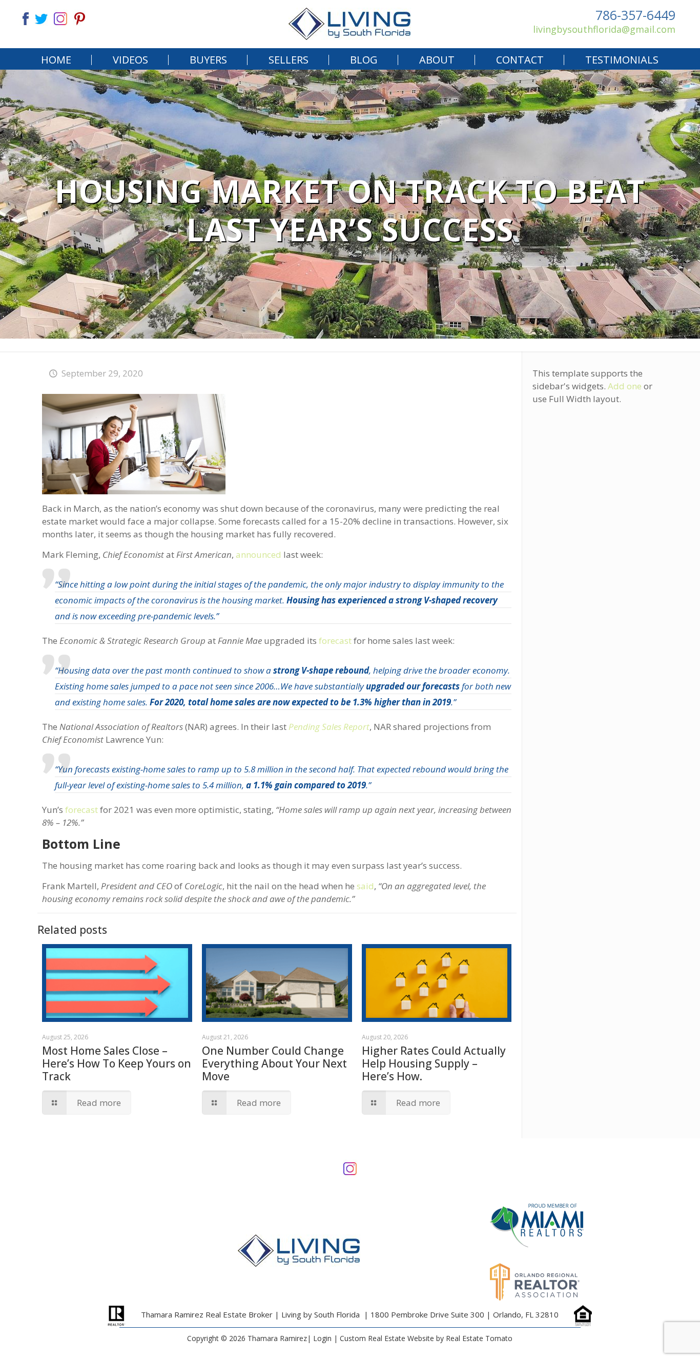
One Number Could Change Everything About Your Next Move (274, 1063)
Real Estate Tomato (479, 1338)
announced (258, 554)
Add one (625, 386)
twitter (41, 18)
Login (322, 1338)
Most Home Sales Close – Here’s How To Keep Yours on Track (116, 1063)
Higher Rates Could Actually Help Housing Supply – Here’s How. (434, 1063)
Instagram (350, 1168)
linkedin (60, 18)
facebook (21, 18)
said (365, 886)
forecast (335, 640)
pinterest (80, 18)
